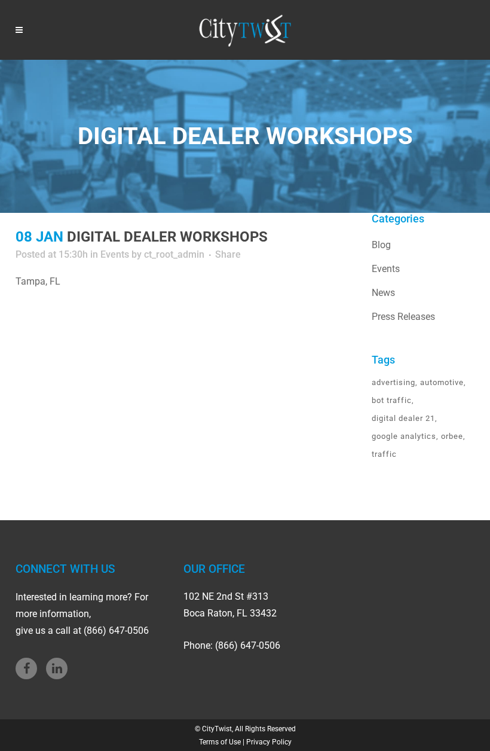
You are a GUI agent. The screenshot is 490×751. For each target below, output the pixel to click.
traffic (384, 454)
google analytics (404, 436)
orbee (452, 436)
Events (114, 254)
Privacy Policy (269, 742)
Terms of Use (220, 742)
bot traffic (392, 400)
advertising (393, 382)
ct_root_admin (174, 254)
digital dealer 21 (403, 418)
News (383, 292)
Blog (381, 245)
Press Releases (403, 316)
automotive (442, 382)
